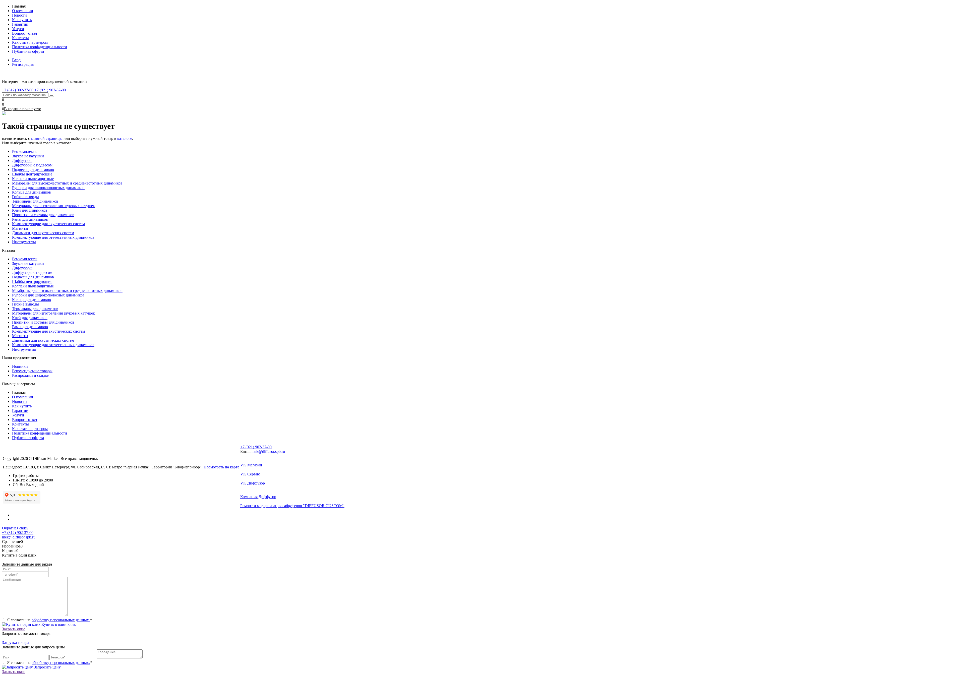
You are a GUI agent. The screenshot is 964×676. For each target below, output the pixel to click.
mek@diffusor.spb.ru (268, 451)
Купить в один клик (58, 624)
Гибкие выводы (25, 197)
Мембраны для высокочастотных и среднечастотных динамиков (67, 183)
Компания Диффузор (258, 497)
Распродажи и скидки (30, 375)
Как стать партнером (30, 42)
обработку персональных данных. (61, 620)
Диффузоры (22, 160)
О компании (22, 11)
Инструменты (24, 242)
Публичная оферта (28, 51)
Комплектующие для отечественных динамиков (53, 237)
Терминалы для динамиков (35, 201)
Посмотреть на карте (221, 467)
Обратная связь (15, 528)
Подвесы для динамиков (33, 169)
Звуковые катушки (28, 156)
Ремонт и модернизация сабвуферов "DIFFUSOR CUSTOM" (292, 506)
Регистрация (23, 64)
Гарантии (20, 24)
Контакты (20, 38)
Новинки (20, 366)
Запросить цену (47, 667)
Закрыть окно (13, 629)
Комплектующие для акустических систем (48, 224)
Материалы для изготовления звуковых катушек (53, 206)
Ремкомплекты (24, 151)
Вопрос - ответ (24, 33)
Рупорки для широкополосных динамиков (48, 188)
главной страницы (47, 138)
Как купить (22, 20)
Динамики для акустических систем (43, 233)
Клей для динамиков (29, 210)
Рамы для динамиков (30, 219)
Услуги (18, 29)
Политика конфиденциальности (39, 47)
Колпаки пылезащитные (33, 178)
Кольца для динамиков (31, 192)
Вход (16, 60)
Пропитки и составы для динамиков (43, 215)
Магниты (20, 228)
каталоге (124, 138)
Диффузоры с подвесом (32, 165)
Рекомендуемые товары (32, 371)
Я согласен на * (49, 620)
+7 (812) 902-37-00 (17, 532)
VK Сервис (250, 474)
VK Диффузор (252, 483)
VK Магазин (251, 465)
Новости (19, 15)
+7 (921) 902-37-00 (256, 447)
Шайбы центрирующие (32, 174)
